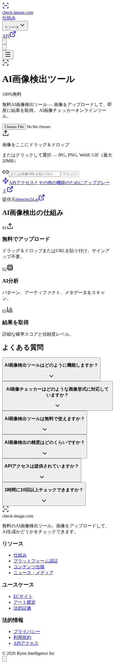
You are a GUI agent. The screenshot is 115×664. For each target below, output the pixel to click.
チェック (70, 174)
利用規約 (22, 637)
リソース (11, 27)
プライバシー (26, 631)
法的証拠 (22, 608)
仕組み (9, 17)
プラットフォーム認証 (35, 561)
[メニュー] (7, 54)
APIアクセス (26, 643)
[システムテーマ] (4, 47)
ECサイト (23, 596)
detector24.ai (27, 199)
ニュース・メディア (33, 572)
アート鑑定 (24, 602)
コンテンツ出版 (29, 566)
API (5, 35)
